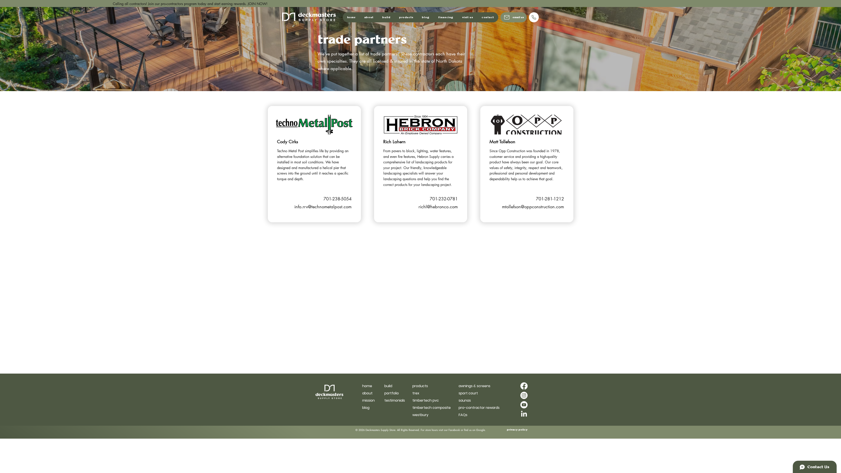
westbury (420, 414)
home (367, 385)
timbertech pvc (425, 400)
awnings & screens (474, 385)
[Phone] (534, 17)
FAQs (463, 414)
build (388, 385)
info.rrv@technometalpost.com (323, 207)
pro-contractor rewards (474, 407)
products (420, 385)
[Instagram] (524, 395)
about (367, 393)
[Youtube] (524, 404)
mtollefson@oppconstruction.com (533, 207)
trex (415, 393)
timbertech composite (427, 407)
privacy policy (517, 430)
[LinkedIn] (524, 414)
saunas (465, 400)
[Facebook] (524, 386)
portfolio (391, 393)
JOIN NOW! (175, 4)
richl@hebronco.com (438, 207)
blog (365, 407)
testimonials (394, 400)
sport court (468, 393)
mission (368, 400)
